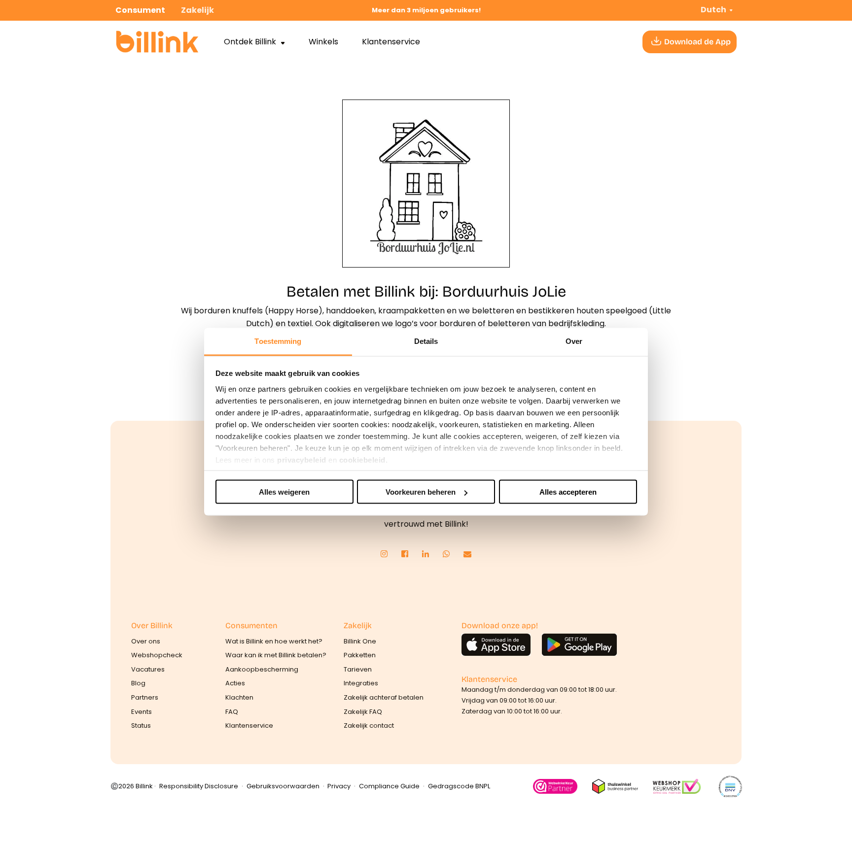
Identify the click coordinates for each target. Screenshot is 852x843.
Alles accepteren (568, 492)
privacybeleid (301, 459)
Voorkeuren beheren (421, 492)
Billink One (360, 641)
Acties (235, 683)
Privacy (339, 786)
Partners (144, 697)
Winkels (323, 41)
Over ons (145, 641)
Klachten (239, 697)
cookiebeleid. (363, 459)
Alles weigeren (284, 492)
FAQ (231, 711)
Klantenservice (391, 41)
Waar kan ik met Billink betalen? (275, 655)
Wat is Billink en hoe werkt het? (273, 641)
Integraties (361, 683)
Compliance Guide (389, 786)
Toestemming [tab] (277, 341)
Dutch (713, 9)
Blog (138, 683)
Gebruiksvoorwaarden (283, 786)
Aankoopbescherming (261, 669)
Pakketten (360, 655)
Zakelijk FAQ (363, 711)
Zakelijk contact (369, 725)
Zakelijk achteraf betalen (384, 697)
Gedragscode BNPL (459, 786)
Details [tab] (426, 341)
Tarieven (358, 669)
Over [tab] (574, 341)
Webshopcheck (156, 655)
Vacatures (148, 669)
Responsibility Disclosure (198, 786)
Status (141, 725)
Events (141, 711)
